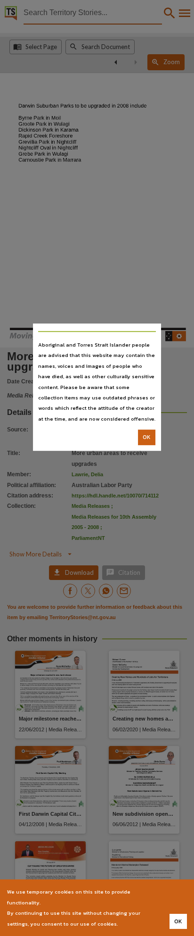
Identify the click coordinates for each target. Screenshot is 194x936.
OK (147, 437)
